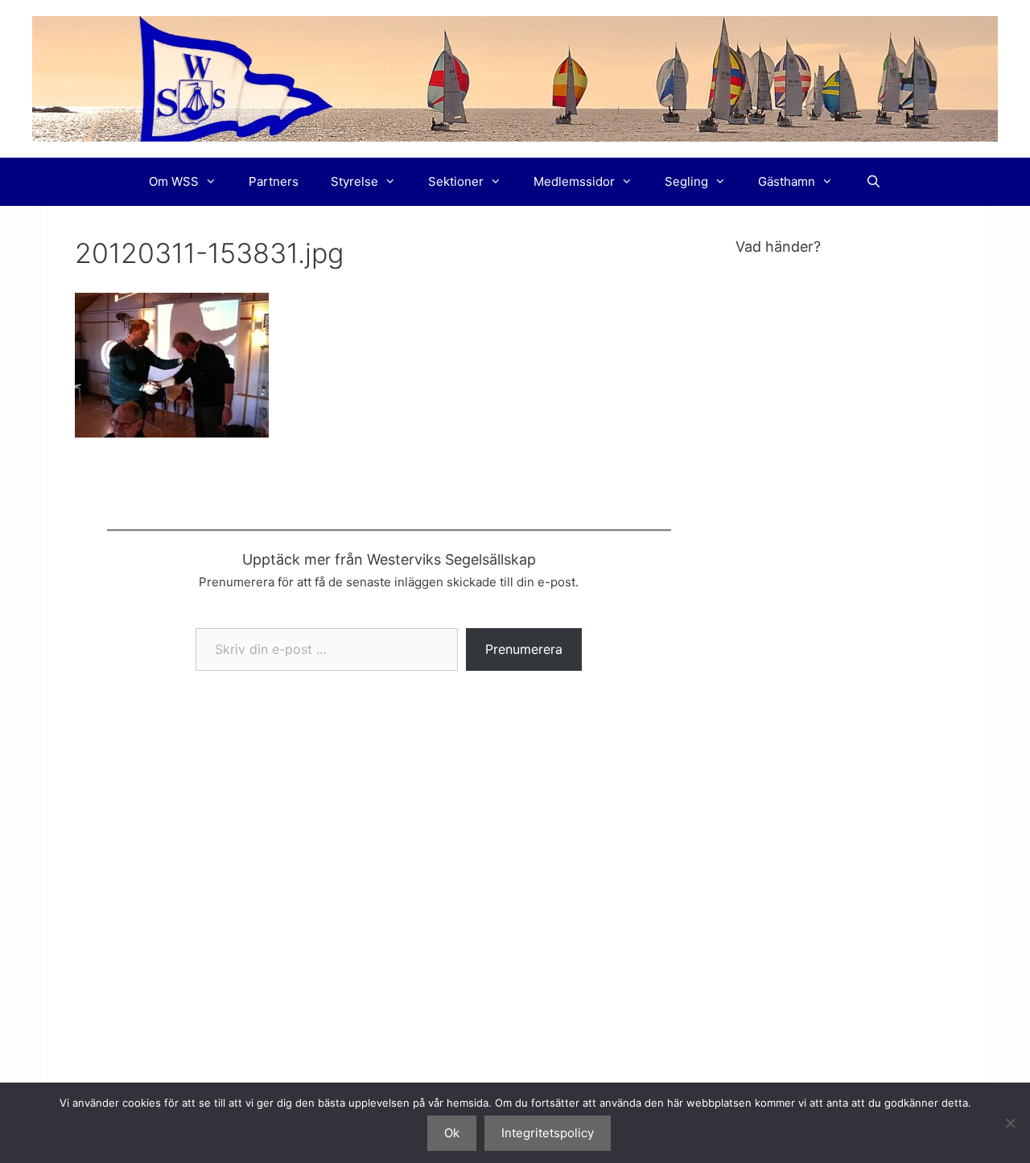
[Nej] (1010, 1123)
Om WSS (174, 181)
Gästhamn (786, 181)
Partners (274, 181)
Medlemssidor (574, 181)
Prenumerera (523, 649)
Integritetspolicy (547, 1132)
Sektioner (456, 181)
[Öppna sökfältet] (872, 182)
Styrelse (354, 181)
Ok (451, 1132)
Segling (686, 181)
